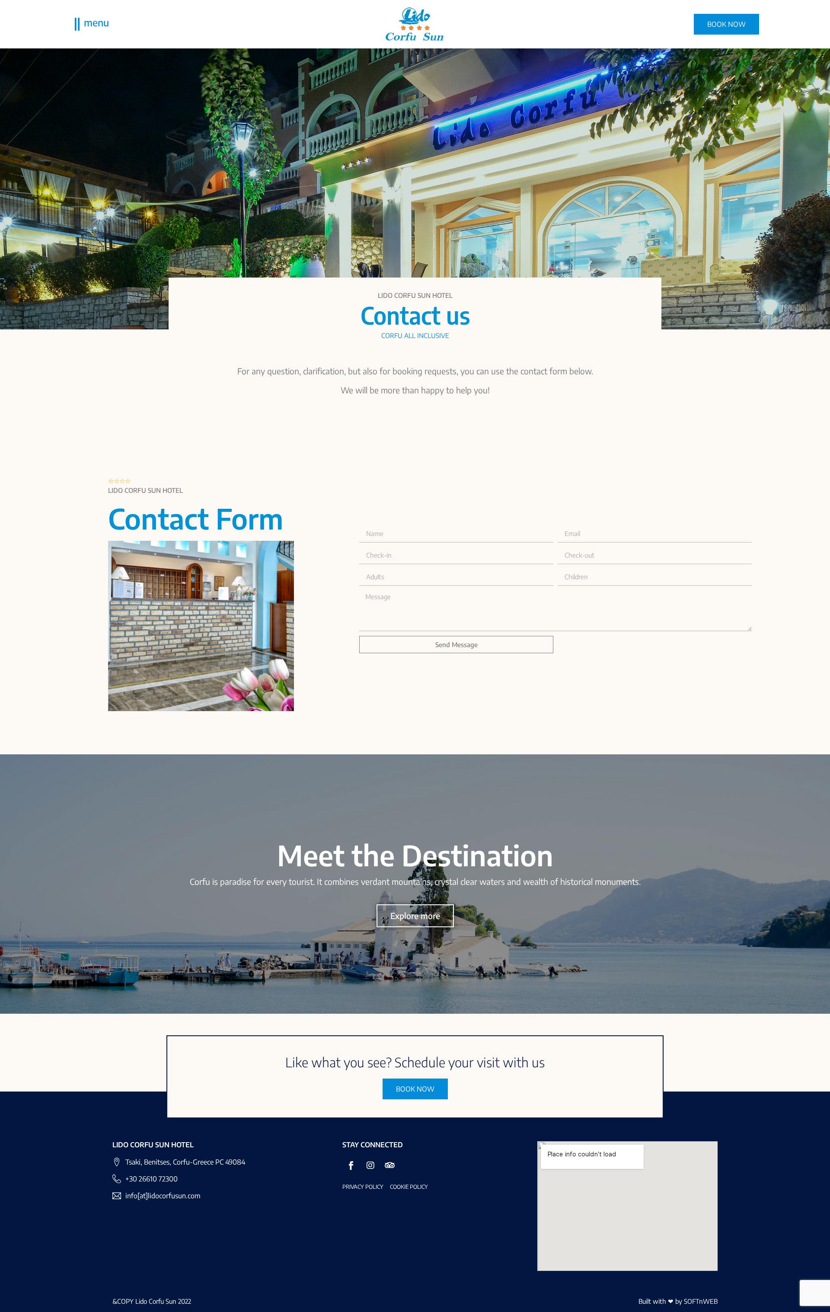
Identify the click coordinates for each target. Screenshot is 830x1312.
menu (96, 22)
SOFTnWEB (701, 1301)
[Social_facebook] (351, 1165)
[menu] (77, 24)
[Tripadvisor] (390, 1165)
